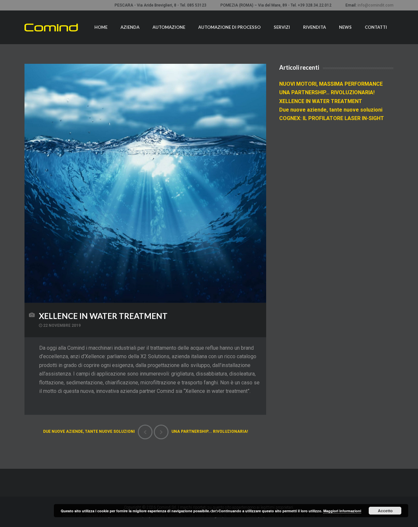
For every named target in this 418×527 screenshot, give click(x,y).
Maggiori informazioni (342, 510)
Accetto (385, 511)
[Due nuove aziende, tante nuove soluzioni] (145, 432)
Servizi (282, 27)
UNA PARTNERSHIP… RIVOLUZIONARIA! (327, 92)
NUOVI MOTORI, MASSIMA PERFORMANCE (331, 84)
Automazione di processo (229, 27)
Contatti (376, 27)
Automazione (169, 27)
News (345, 27)
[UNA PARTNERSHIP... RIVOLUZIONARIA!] (161, 432)
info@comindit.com (376, 5)
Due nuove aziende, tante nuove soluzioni (330, 110)
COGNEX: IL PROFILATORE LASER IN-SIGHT (331, 118)
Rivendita (314, 27)
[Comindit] (51, 27)
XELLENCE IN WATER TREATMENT (103, 316)
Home (100, 27)
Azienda (130, 27)
